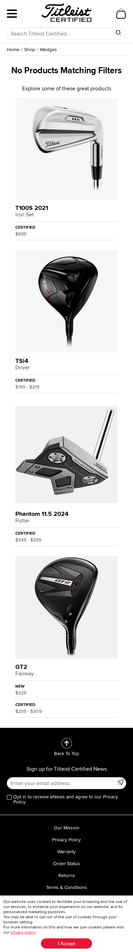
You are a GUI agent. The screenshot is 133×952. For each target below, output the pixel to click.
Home (13, 49)
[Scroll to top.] (66, 743)
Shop (29, 49)
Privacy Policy (66, 840)
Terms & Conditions (66, 887)
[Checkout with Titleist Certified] (121, 14)
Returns (66, 875)
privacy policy (23, 932)
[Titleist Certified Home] (66, 12)
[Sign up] (120, 782)
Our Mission (66, 828)
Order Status (66, 863)
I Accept (66, 943)
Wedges (48, 49)
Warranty (66, 852)
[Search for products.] (119, 33)
